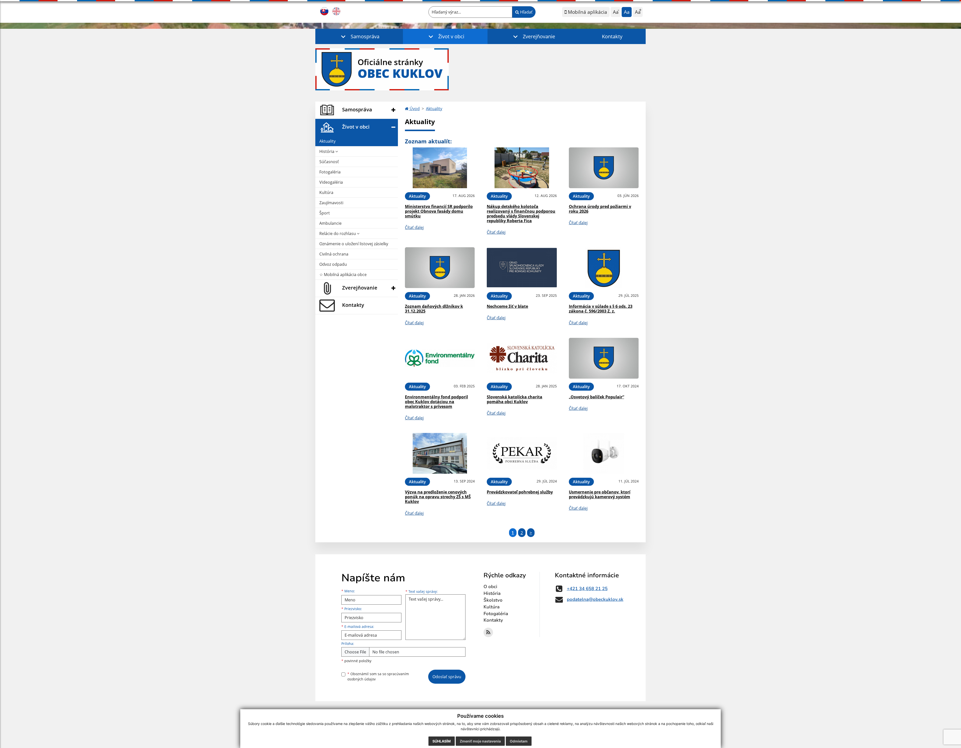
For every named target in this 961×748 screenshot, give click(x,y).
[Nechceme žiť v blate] (522, 267)
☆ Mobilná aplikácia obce (343, 274)
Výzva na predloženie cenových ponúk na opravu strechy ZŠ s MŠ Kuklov (438, 496)
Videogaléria (331, 182)
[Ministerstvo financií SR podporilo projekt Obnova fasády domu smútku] (440, 167)
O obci (490, 587)
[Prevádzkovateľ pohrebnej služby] (522, 453)
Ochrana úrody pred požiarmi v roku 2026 (600, 209)
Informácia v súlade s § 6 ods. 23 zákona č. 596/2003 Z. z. (600, 309)
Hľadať (526, 12)
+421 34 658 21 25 (587, 589)
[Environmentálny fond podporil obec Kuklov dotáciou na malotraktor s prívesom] (440, 358)
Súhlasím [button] (441, 741)
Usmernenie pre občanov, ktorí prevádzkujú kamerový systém (599, 494)
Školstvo (493, 600)
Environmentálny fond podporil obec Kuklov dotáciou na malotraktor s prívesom (436, 401)
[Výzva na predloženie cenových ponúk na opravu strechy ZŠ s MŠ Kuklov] (440, 453)
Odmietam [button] (519, 741)
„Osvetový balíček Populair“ (596, 397)
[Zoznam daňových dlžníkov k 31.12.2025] (440, 267)
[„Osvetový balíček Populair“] (604, 358)
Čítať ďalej (414, 227)
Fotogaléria (330, 172)
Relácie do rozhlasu (338, 233)
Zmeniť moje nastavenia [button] (480, 741)
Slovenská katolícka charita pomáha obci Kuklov (514, 399)
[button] (359, 36)
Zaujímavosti (331, 202)
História (327, 151)
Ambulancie (330, 223)
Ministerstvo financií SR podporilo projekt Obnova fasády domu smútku (439, 211)
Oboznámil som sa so (378, 676)
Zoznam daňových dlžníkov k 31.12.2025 (434, 309)
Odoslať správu (446, 676)
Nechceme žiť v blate (507, 306)
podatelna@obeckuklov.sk (595, 599)
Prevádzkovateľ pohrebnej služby (520, 492)
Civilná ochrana (333, 254)
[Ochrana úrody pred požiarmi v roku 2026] (604, 167)
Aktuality (327, 141)
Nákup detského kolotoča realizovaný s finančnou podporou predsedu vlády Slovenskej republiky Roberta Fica (521, 214)
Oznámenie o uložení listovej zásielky (353, 243)
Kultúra (326, 192)
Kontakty (612, 36)
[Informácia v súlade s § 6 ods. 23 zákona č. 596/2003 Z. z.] (604, 267)
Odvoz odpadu (333, 264)
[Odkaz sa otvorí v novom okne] (488, 632)
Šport (324, 213)
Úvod (414, 108)
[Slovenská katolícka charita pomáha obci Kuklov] (522, 358)
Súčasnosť (329, 161)
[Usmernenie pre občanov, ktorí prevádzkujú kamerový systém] (604, 453)
